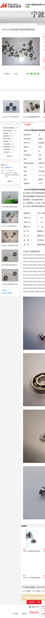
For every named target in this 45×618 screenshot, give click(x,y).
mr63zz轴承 (36, 591)
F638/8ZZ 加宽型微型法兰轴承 (10, 284)
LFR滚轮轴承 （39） (9, 144)
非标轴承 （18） (8, 133)
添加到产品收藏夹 (7, 293)
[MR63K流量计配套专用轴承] (10, 197)
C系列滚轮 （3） (8, 152)
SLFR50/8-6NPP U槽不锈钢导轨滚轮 (12, 117)
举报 (16, 74)
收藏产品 (7, 74)
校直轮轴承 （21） (8, 136)
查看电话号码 (8, 168)
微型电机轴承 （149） (9, 147)
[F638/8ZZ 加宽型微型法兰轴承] (10, 275)
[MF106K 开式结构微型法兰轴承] (10, 217)
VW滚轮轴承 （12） (8, 149)
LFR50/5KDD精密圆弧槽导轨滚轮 (31, 117)
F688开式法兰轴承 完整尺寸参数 (11, 265)
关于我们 (15, 614)
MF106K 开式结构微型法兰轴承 (10, 226)
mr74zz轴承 (26, 591)
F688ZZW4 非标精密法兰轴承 (10, 245)
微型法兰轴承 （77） (9, 139)
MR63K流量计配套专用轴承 (9, 207)
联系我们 (24, 614)
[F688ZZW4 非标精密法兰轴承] (10, 236)
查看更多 (10, 156)
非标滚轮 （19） (8, 141)
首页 (38, 24)
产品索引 (4, 290)
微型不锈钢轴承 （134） (10, 130)
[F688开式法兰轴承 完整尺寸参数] (10, 255)
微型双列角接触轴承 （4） (10, 128)
